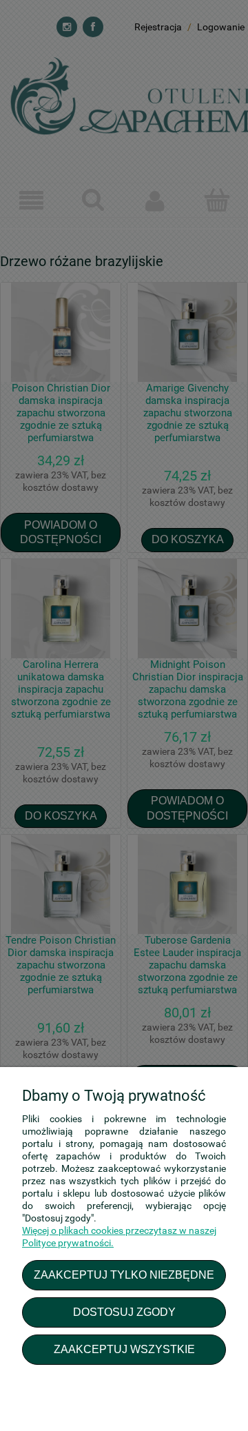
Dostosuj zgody (124, 1312)
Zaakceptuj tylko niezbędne (124, 1274)
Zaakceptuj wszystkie (124, 1349)
